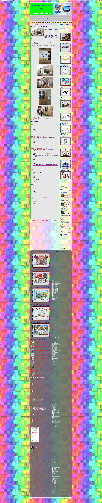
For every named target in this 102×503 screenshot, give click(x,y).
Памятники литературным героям (56, 422)
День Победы (53, 339)
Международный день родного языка (56, 396)
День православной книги (55, 340)
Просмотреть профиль (37, 447)
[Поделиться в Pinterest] (49, 118)
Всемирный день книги (54, 285)
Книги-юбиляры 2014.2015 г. (55, 372)
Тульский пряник (54, 469)
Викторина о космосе (54, 276)
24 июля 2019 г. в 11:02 (44, 123)
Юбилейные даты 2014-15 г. (55, 491)
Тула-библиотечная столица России (56, 467)
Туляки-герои (53, 472)
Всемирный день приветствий (55, 288)
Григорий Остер (53, 311)
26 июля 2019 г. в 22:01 (45, 197)
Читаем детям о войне (54, 480)
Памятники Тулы (54, 423)
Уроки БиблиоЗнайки (50, 18)
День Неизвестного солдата (55, 335)
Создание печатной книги (55, 456)
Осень (52, 418)
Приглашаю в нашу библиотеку (51, 16)
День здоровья (53, 315)
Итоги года (53, 366)
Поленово (53, 431)
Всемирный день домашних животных (56, 283)
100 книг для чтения (54, 252)
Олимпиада (53, 417)
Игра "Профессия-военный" (55, 361)
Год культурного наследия (55, 303)
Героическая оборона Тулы (55, 300)
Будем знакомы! (42, 16)
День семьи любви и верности (55, 316)
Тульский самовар (54, 470)
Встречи (53, 295)
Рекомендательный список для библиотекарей (57, 441)
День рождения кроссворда (55, 343)
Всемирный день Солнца (55, 290)
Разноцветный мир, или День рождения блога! (38, 399)
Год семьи (53, 307)
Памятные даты (53, 424)
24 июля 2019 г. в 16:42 (41, 136)
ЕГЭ (52, 357)
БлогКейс (48, 19)
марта (33, 414)
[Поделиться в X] (48, 118)
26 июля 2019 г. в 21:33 (47, 163)
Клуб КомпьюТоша (54, 370)
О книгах (53, 413)
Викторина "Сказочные (54, 275)
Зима (52, 359)
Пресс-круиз (53, 436)
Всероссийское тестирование (55, 293)
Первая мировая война (54, 427)
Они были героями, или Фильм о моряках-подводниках (39, 408)
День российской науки (54, 347)
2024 (32, 385)
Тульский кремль (54, 468)
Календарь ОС (53, 368)
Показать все (69, 232)
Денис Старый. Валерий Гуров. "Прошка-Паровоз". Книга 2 (67, 195)
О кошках (53, 414)
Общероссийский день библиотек (56, 416)
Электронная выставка (54, 487)
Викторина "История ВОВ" (55, 274)
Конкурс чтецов (53, 377)
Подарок (53, 428)
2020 (32, 390)
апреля (34, 413)
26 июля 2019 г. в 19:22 (45, 158)
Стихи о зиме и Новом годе (55, 460)
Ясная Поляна (53, 492)
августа (34, 397)
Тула (52, 466)
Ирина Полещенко (35, 136)
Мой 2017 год (53, 406)
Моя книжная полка (34, 18)
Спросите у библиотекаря (55, 19)
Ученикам (33, 19)
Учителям (38, 19)
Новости (65, 226)
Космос (52, 378)
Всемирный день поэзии (54, 287)
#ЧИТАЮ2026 (63, 220)
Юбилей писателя (54, 490)
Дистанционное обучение (55, 355)
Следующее (33, 220)
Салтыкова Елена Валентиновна (37, 123)
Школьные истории (54, 484)
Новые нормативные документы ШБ (56, 410)
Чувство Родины (54, 483)
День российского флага (54, 346)
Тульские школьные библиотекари (65, 225)
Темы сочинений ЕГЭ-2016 (55, 464)
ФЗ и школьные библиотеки (55, 478)
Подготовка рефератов (54, 429)
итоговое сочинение (54, 367)
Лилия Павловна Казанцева (36, 184)
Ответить (35, 133)
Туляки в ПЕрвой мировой (55, 471)
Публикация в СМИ (54, 437)
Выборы (53, 296)
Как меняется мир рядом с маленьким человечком (67, 211)
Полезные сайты (42, 18)
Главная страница (34, 16)
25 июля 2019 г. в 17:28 (47, 176)
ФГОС (52, 475)
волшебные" (53, 280)
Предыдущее (56, 220)
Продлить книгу (64, 19)
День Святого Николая (54, 349)
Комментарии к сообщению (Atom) (39, 222)
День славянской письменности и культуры (57, 350)
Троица (52, 465)
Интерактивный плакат (54, 362)
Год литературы (53, 304)
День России (53, 345)
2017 (32, 419)
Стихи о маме (53, 461)
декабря (34, 392)
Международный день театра (55, 398)
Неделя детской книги (54, 409)
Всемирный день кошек (54, 286)
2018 (32, 418)
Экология (53, 485)
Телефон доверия (54, 463)
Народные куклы (54, 407)
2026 (32, 383)
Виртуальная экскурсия (54, 278)
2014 (32, 422)
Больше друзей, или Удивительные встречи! (40, 377)
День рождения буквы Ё (54, 341)
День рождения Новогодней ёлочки (56, 344)
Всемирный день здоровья (55, 284)
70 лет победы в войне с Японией (56, 254)
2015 (32, 421)
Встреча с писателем (54, 294)
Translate (66, 187)
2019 (32, 391)
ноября (34, 393)
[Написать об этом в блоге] (47, 118)
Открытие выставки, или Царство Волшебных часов (41, 365)
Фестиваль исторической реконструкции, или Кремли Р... (40, 400)
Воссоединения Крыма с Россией (56, 281)
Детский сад (53, 354)
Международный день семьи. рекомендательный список (58, 397)
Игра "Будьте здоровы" (54, 360)
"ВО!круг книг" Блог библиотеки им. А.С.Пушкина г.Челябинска (65, 202)
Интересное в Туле (54, 363)
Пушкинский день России (55, 438)
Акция (52, 255)
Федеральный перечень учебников (56, 476)
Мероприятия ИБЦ (54, 402)
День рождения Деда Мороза (55, 342)
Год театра (53, 308)
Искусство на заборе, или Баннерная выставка (38, 401)
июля (33, 398)
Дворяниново (53, 314)
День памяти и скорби (54, 338)
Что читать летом (54, 482)
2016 (32, 420)
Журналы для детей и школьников (56, 358)
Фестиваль (53, 477)
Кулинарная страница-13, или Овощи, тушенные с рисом (39, 407)
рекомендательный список (55, 440)
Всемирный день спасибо (55, 282)
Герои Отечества (54, 299)
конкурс (53, 376)
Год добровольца (54, 301)
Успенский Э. (53, 474)
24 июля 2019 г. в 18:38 (44, 148)
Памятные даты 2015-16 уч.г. (55, 425)
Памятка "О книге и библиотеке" (56, 421)
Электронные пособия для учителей (56, 488)
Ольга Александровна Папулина (37, 148)
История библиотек (54, 364)
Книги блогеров (53, 371)
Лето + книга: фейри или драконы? (66, 204)
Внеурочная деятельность (55, 279)
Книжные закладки (54, 374)
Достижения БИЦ (54, 356)
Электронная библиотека (63, 16)
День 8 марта (53, 317)
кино (52, 369)
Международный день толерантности (56, 399)
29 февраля (53, 253)
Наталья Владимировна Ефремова (37, 197)
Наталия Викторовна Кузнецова (39, 141)
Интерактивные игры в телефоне (61, 18)
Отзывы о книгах (54, 420)
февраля (34, 415)
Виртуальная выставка (54, 277)
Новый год (53, 411)
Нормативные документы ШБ (55, 412)
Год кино (53, 302)
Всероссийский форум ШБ (55, 292)
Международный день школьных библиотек (57, 401)
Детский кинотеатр (54, 353)
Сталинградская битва (54, 458)
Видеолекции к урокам (54, 272)
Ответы (35, 127)
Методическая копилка (54, 404)
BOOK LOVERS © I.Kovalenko (65, 210)
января (34, 416)
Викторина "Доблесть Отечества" (56, 273)
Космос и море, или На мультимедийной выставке (39, 402)
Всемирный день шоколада (55, 291)
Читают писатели (54, 481)
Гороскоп (53, 309)
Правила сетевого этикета (55, 433)
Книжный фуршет (54, 375)
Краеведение (53, 379)
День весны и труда (54, 318)
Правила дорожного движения (55, 432)
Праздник (53, 434)
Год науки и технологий (54, 305)
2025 (32, 384)
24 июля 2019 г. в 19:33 (47, 153)
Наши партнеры (53, 408)
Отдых (52, 419)
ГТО (52, 313)
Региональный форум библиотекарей (56, 439)
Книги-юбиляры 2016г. (54, 373)
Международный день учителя (55, 400)
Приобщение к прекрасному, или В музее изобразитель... (40, 406)
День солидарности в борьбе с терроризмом (57, 352)
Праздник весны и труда (54, 435)
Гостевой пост (53, 310)
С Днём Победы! (37, 369)
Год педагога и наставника (55, 306)
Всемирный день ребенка (55, 289)
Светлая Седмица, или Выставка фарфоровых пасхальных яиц (42, 373)
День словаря (53, 351)
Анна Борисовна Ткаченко (38, 158)
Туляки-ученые (53, 473)
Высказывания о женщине (55, 297)
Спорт (52, 457)
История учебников (54, 365)
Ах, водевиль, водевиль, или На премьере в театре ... (39, 409)
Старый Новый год (54, 459)
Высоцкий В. (53, 298)
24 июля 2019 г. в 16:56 (47, 141)
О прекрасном (35, 119)
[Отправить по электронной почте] (46, 118)
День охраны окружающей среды (56, 337)
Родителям (43, 19)
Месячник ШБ (53, 403)
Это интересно (53, 489)
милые (52, 405)
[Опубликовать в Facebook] (48, 118)
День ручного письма (54, 348)
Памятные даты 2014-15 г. (55, 426)
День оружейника (54, 336)
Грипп (52, 312)
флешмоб (53, 479)
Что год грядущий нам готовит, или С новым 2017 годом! (42, 340)
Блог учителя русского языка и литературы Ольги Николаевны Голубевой (65, 219)
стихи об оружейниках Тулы (55, 462)
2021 (32, 389)
